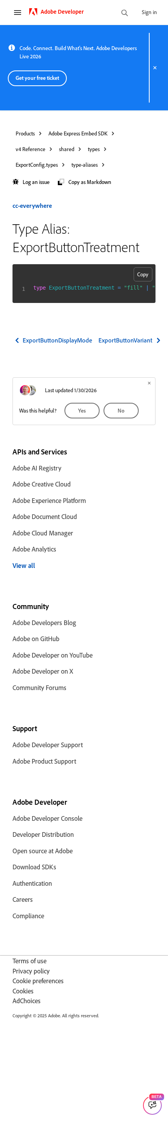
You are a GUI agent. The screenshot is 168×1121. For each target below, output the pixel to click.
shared (66, 149)
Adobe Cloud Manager (43, 533)
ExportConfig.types (37, 164)
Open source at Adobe (43, 851)
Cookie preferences (38, 981)
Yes (82, 410)
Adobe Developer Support (48, 745)
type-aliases (84, 164)
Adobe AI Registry (37, 468)
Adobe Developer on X (43, 671)
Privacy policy (31, 971)
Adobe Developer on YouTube (53, 655)
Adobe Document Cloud (45, 516)
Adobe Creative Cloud (42, 484)
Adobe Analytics (34, 549)
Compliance (28, 916)
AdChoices (27, 1001)
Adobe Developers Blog (44, 622)
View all (24, 565)
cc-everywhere (32, 205)
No (121, 410)
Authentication (32, 883)
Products (25, 133)
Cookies (23, 991)
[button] (31, 182)
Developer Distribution (43, 834)
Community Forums (39, 687)
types (94, 149)
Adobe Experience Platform (49, 500)
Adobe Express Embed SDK (77, 133)
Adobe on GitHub (36, 638)
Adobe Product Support (44, 761)
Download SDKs (34, 867)
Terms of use (29, 961)
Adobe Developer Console (47, 818)
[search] (124, 13)
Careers (23, 899)
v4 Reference (30, 149)
